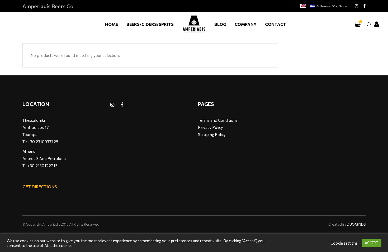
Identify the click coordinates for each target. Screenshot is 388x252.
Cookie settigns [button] (344, 243)
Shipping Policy (212, 134)
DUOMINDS (356, 224)
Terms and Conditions (218, 120)
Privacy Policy (210, 127)
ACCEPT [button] (371, 243)
